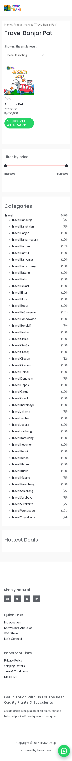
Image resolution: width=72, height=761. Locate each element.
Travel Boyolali (21, 325)
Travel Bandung (21, 220)
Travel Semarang (22, 491)
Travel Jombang (21, 431)
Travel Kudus (19, 471)
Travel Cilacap (20, 352)
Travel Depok (20, 385)
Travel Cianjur (20, 345)
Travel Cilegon (20, 358)
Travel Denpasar (22, 378)
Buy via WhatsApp (16, 123)
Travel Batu (19, 279)
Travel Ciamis (20, 339)
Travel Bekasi (20, 286)
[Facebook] (27, 598)
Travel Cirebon (21, 365)
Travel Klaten (20, 464)
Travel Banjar (20, 233)
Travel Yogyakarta (23, 517)
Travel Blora (19, 299)
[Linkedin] (36, 598)
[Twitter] (17, 598)
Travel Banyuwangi (23, 266)
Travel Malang (20, 477)
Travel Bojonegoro (23, 312)
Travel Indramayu (22, 405)
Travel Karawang (22, 438)
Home (8, 24)
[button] (62, 751)
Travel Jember (20, 418)
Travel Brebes (20, 332)
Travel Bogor (20, 305)
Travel (8, 215)
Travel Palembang (23, 484)
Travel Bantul (20, 253)
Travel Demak (20, 372)
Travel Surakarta (22, 504)
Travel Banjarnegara (24, 239)
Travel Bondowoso (23, 319)
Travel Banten (20, 246)
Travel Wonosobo (23, 510)
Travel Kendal (20, 458)
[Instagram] (7, 598)
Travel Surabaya (21, 497)
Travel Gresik (20, 398)
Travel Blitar (19, 292)
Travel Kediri (19, 451)
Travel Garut (19, 391)
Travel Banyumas (22, 259)
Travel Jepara (20, 424)
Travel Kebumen (21, 444)
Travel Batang (20, 272)
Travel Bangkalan (22, 226)
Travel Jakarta (20, 411)
